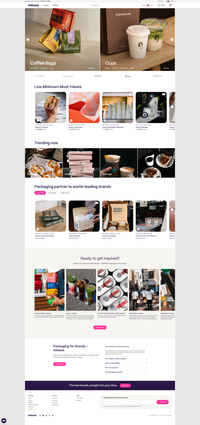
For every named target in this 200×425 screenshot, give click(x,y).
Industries (55, 5)
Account (54, 395)
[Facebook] (43, 415)
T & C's (160, 415)
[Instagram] (40, 415)
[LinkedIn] (52, 415)
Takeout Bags (108, 68)
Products (46, 5)
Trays (46, 68)
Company (30, 395)
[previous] (28, 39)
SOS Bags (116, 68)
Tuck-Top (52, 68)
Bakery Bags (124, 68)
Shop (78, 395)
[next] (172, 39)
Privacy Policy (137, 406)
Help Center (160, 1)
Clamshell (40, 68)
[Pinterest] (49, 415)
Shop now (90, 68)
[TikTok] (46, 415)
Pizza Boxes (33, 68)
